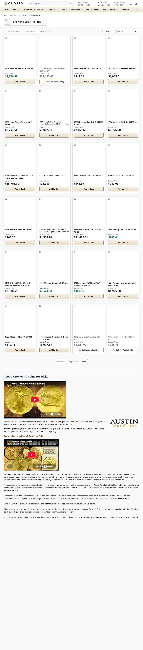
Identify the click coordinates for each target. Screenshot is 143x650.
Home (6, 15)
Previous (61, 361)
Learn (135, 10)
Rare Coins (75, 10)
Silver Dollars (109, 10)
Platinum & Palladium (33, 10)
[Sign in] (131, 3)
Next (84, 361)
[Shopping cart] (136, 3)
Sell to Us (125, 10)
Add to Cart (20, 81)
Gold (6, 10)
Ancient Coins (92, 10)
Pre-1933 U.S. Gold (57, 10)
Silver (15, 10)
